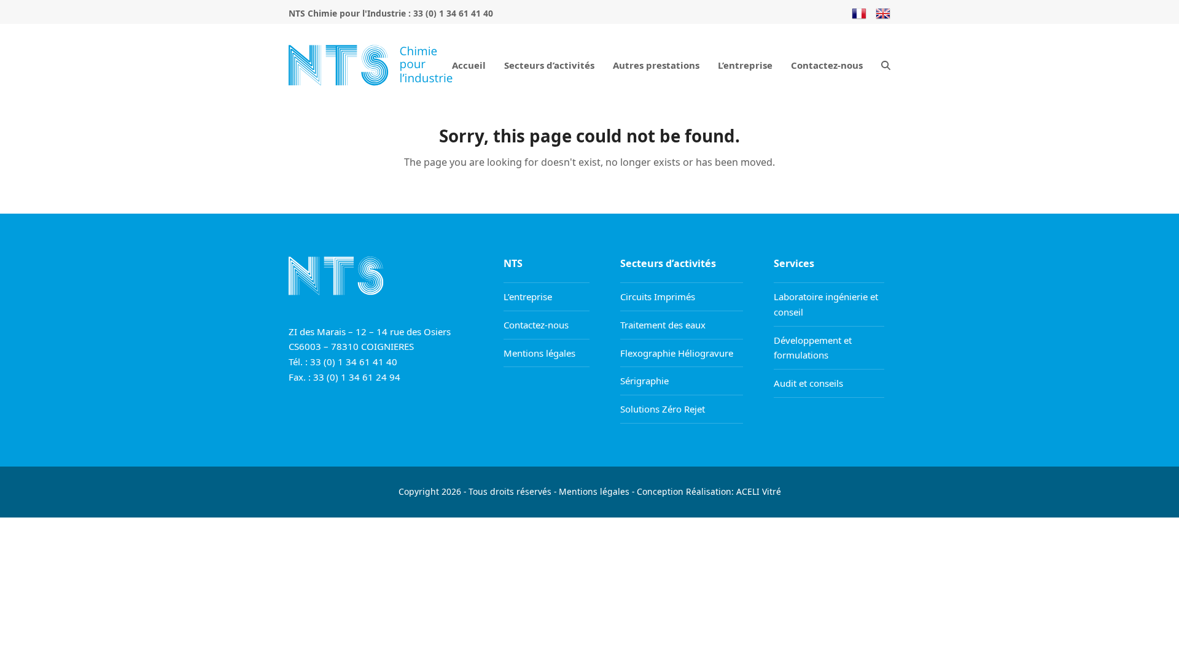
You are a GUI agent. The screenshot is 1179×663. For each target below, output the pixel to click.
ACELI (748, 491)
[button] (886, 65)
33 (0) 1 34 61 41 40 (453, 13)
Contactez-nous (536, 325)
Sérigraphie (644, 380)
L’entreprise (528, 296)
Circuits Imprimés (657, 296)
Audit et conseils (808, 383)
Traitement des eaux (663, 325)
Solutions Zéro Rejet (662, 409)
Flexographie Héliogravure (676, 353)
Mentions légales (539, 353)
